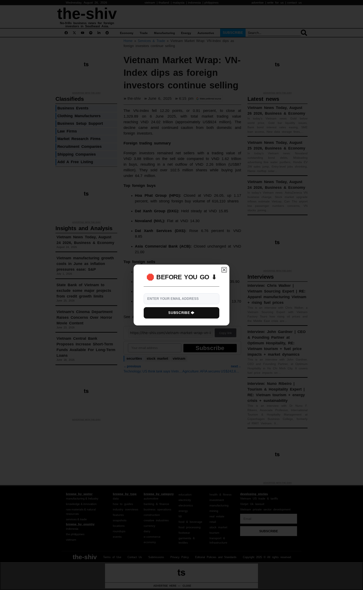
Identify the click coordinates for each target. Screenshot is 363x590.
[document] (181, 295)
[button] (224, 269)
